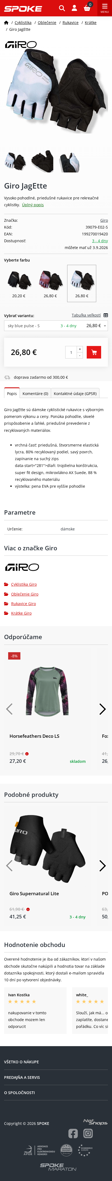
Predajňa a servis (22, 1077)
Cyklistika (23, 22)
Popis (12, 393)
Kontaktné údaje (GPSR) (75, 393)
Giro (104, 220)
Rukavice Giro (23, 603)
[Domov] (6, 22)
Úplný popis (33, 204)
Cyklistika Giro (24, 584)
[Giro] (56, 569)
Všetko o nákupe (21, 1061)
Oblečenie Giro (24, 594)
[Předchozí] (9, 709)
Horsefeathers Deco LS (34, 736)
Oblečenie (47, 22)
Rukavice (71, 22)
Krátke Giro (21, 613)
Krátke (91, 22)
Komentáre (35, 393)
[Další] (102, 709)
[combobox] (56, 325)
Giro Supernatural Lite (34, 893)
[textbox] (56, 325)
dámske (68, 529)
